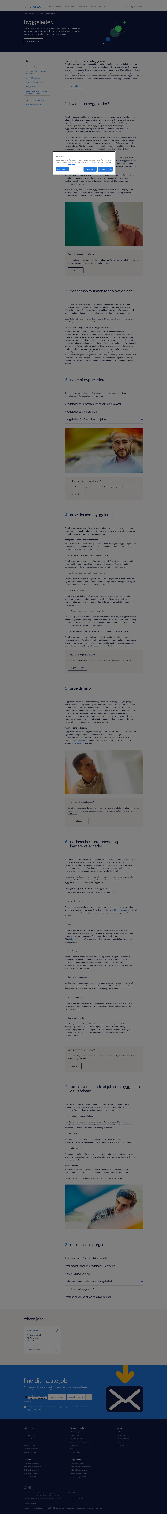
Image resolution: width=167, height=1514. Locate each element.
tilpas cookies (62, 169)
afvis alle (90, 169)
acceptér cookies (105, 169)
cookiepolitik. (71, 164)
